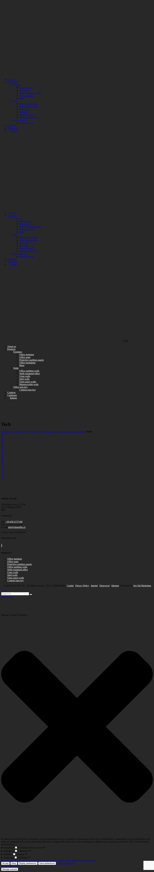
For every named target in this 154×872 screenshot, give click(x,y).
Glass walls (12, 572)
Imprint (94, 585)
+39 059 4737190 (13, 522)
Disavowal (104, 585)
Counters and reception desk (70, 431)
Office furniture (47, 431)
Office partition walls (17, 567)
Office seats (12, 561)
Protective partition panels (19, 564)
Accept (5, 863)
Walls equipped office (17, 569)
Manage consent (9, 869)
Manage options (8, 860)
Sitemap (115, 585)
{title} (4, 866)
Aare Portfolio (20, 431)
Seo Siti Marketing (142, 585)
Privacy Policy (82, 585)
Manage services (25, 860)
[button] (77, 727)
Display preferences (27, 863)
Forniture (33, 431)
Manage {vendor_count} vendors (49, 860)
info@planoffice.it (16, 527)
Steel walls (12, 575)
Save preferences (47, 863)
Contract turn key (15, 580)
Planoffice (6, 431)
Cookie (70, 585)
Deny (14, 863)
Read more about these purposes (81, 860)
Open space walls (15, 578)
